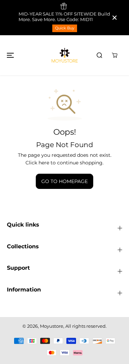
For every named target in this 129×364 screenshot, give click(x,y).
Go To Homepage (64, 181)
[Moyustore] (64, 55)
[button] (9, 55)
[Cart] (114, 55)
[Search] (99, 55)
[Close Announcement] (114, 17)
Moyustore (51, 326)
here (44, 163)
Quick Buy (64, 28)
